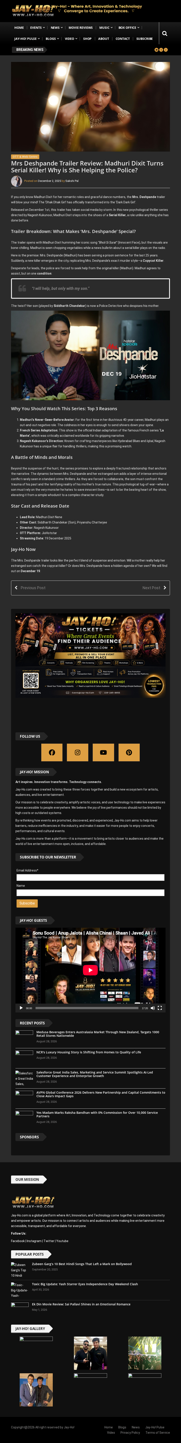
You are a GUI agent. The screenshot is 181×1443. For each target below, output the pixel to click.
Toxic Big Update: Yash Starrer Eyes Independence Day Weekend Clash (85, 1284)
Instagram (34, 1241)
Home (19, 27)
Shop (87, 39)
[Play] (21, 1008)
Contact (123, 39)
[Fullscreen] (160, 1008)
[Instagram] (77, 752)
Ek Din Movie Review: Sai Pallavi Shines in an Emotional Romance (81, 1304)
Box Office (127, 27)
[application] (90, 970)
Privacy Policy (130, 1432)
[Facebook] (52, 752)
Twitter (48, 1241)
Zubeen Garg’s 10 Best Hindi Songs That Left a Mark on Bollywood (82, 1264)
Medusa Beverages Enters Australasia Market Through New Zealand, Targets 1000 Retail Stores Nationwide (97, 1034)
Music (104, 27)
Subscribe (144, 39)
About (103, 39)
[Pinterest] (129, 752)
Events (35, 27)
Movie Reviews (81, 27)
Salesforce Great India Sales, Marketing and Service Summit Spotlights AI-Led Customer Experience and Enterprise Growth (94, 1074)
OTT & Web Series (25, 156)
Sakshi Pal (72, 181)
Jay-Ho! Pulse (25, 39)
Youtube (62, 1241)
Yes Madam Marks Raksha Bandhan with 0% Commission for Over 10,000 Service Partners (97, 1114)
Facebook (18, 1241)
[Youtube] (103, 752)
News (55, 27)
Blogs (51, 39)
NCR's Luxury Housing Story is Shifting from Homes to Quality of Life (88, 1052)
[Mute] (153, 1008)
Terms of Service (157, 1432)
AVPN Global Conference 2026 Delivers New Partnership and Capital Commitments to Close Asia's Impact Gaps (100, 1094)
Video (69, 39)
